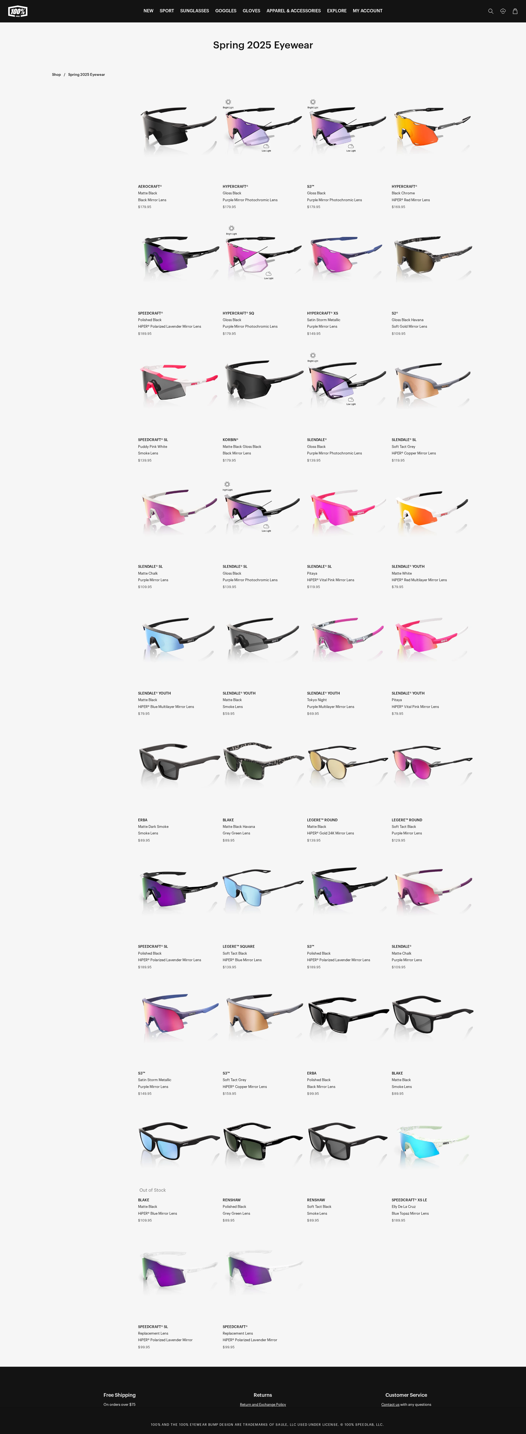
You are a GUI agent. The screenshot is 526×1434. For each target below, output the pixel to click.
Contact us (390, 1404)
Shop (56, 74)
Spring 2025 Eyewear (86, 74)
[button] (148, 11)
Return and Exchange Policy (263, 1404)
